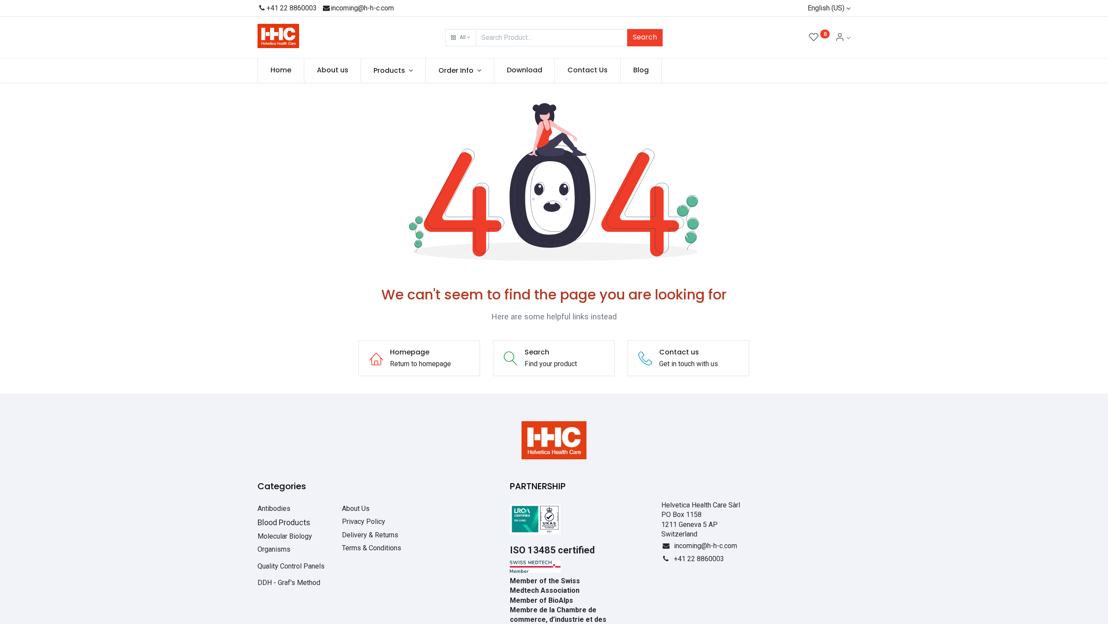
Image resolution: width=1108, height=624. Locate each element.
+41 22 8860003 (292, 8)
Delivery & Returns (370, 535)
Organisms (274, 549)
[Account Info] (842, 38)
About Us (356, 508)
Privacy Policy (363, 521)
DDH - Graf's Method (289, 582)
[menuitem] (281, 70)
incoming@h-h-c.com (362, 8)
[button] (460, 37)
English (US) (826, 8)
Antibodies (274, 508)
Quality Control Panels (291, 566)
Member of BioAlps (541, 600)
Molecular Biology (285, 536)
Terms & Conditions (371, 548)
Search (645, 37)
